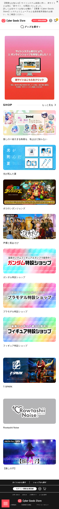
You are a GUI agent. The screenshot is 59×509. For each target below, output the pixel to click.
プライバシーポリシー (43, 504)
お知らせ (24, 494)
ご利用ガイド (33, 494)
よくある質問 (43, 494)
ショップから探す (40, 482)
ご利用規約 (13, 504)
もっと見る (47, 105)
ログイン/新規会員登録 (25, 489)
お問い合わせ (16, 494)
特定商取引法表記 (26, 504)
